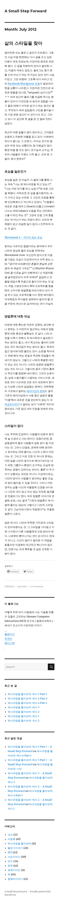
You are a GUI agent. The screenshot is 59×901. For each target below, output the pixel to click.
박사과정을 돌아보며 (19, 843)
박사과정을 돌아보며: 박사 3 (23, 707)
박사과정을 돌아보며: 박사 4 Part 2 (27, 698)
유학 (10, 865)
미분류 (11, 839)
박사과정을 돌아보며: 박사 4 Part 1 (27, 702)
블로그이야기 (15, 847)
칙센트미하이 (12, 404)
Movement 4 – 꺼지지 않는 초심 (23, 237)
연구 (10, 861)
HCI (10, 852)
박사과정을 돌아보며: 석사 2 (23, 720)
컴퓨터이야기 (15, 878)
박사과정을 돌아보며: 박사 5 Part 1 (27, 694)
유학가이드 (14, 870)
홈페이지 (10, 634)
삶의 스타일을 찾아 (23, 43)
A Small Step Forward (25, 11)
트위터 (8, 638)
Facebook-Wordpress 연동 (24, 83)
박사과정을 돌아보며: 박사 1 (23, 716)
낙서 (10, 834)
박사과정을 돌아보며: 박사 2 (23, 711)
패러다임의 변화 (36, 391)
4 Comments (36, 586)
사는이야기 (22, 586)
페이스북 (10, 643)
